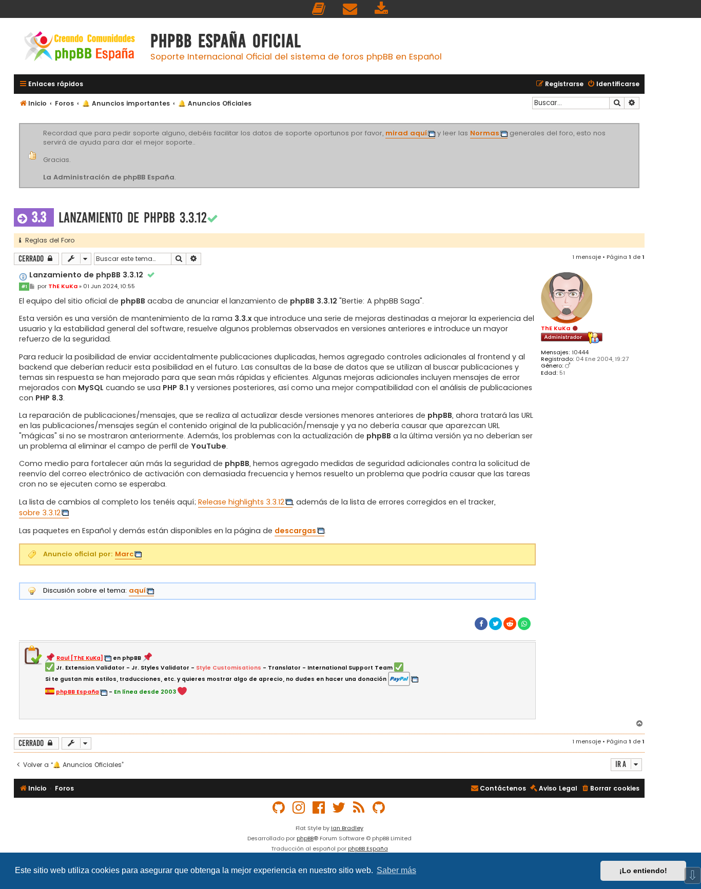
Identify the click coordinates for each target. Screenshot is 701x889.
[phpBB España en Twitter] (339, 807)
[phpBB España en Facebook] (319, 807)
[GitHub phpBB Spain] (279, 807)
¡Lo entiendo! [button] (643, 870)
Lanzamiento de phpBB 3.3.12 (133, 218)
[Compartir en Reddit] (509, 623)
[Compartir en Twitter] (495, 623)
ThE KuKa (555, 328)
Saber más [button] (396, 870)
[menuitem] (319, 9)
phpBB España (368, 848)
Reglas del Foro (47, 240)
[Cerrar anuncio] (637, 125)
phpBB (305, 838)
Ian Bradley (347, 828)
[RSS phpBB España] (359, 807)
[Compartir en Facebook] (481, 623)
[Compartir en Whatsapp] (524, 623)
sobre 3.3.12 (40, 513)
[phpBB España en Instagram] (299, 807)
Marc (124, 554)
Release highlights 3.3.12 (241, 502)
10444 (580, 352)
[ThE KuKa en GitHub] (379, 807)
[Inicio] (79, 47)
